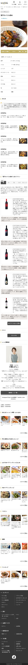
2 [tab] (15, 46)
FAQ (3, 643)
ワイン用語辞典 (5, 600)
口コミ (14, 51)
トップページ (5, 641)
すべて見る (24, 433)
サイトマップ (19, 650)
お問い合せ (18, 646)
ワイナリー (4, 618)
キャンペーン (5, 604)
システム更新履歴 (5, 646)
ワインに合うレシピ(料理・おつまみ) (8, 615)
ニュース (18, 604)
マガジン (4, 602)
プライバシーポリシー (21, 648)
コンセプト (18, 641)
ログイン (4, 626)
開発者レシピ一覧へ (13, 392)
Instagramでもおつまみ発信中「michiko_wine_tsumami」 (13, 398)
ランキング (4, 597)
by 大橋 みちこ (4, 18)
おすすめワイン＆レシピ (21, 597)
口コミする (14, 335)
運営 (3, 648)
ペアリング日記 (19, 595)
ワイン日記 (4, 595)
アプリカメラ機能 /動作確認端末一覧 (6, 651)
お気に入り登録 (5, 51)
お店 (17, 618)
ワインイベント (19, 602)
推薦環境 (18, 643)
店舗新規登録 (19, 633)
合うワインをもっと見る (14, 323)
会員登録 (18, 626)
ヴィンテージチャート (21, 600)
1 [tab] (14, 46)
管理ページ (4, 633)
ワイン (17, 614)
